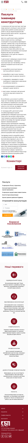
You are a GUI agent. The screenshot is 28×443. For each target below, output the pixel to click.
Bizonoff (21, 430)
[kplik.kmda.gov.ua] (20, 244)
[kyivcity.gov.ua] (20, 234)
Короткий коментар (21, 167)
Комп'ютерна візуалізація (10, 195)
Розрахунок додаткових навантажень (14, 192)
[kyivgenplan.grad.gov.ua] (20, 254)
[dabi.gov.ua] (7, 234)
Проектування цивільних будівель (12, 197)
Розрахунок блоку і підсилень (11, 185)
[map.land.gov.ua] (7, 254)
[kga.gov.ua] (7, 245)
